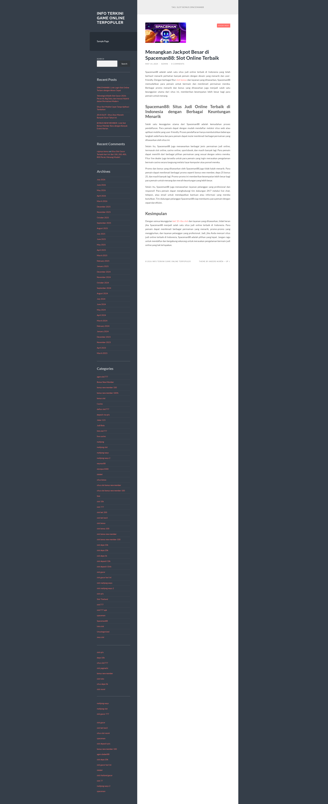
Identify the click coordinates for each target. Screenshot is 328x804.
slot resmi (101, 689)
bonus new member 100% (107, 393)
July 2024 (101, 299)
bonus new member (105, 673)
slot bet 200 (102, 512)
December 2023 (104, 337)
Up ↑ (228, 261)
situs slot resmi (103, 733)
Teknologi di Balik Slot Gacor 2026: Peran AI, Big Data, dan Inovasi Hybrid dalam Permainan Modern (113, 98)
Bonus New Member (105, 382)
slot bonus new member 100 (108, 539)
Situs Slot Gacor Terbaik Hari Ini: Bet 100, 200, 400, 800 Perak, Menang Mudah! (111, 154)
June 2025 (101, 239)
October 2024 (103, 282)
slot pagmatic (102, 668)
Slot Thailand (102, 599)
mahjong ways (103, 453)
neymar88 (101, 463)
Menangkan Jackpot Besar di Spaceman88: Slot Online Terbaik (182, 55)
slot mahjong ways (104, 583)
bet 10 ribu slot (180, 221)
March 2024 (102, 320)
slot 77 (100, 781)
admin (164, 64)
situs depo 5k (102, 684)
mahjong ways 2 (103, 458)
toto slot (100, 626)
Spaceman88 (102, 621)
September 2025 (104, 223)
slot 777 (100, 507)
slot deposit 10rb (104, 566)
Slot (98, 496)
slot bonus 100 (103, 528)
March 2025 (102, 255)
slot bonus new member (107, 534)
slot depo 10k (102, 545)
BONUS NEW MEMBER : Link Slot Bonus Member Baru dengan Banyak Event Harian (112, 126)
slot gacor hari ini (104, 577)
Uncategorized (103, 632)
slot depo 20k (102, 550)
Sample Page (103, 41)
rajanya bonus (103, 151)
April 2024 (101, 315)
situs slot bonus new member (109, 485)
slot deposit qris (103, 743)
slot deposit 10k (103, 561)
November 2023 (104, 342)
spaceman (101, 615)
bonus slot (101, 398)
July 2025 (101, 234)
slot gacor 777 (103, 714)
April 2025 (101, 250)
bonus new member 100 (107, 387)
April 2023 (101, 348)
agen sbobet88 (103, 754)
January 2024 (103, 331)
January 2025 (103, 266)
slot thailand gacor (104, 775)
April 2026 (101, 196)
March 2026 (102, 201)
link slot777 (102, 431)
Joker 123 (101, 420)
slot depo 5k (102, 556)
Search (100, 59)
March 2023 (102, 353)
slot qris (100, 594)
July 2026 (101, 179)
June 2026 (101, 185)
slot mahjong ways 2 (105, 588)
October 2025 (103, 217)
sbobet (100, 474)
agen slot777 (102, 377)
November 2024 (104, 277)
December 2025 (104, 206)
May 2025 (101, 244)
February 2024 (103, 326)
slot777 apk (102, 610)
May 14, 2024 (151, 64)
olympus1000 (103, 469)
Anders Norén (216, 261)
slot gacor (101, 572)
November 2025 (104, 212)
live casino (101, 436)
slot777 (100, 604)
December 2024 (104, 272)
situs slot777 (102, 663)
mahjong (100, 442)
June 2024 (101, 304)
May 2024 (101, 310)
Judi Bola (101, 425)
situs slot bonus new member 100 (111, 490)
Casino (100, 404)
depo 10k (101, 657)
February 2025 (103, 261)
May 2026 (101, 190)
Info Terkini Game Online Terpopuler (111, 18)
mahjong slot (102, 447)
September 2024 (104, 288)
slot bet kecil (102, 518)
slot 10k (100, 501)
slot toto (100, 679)
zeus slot (100, 637)
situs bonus (101, 480)
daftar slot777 (103, 409)
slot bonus (101, 523)
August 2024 (102, 293)
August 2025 (102, 228)
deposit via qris (103, 415)
